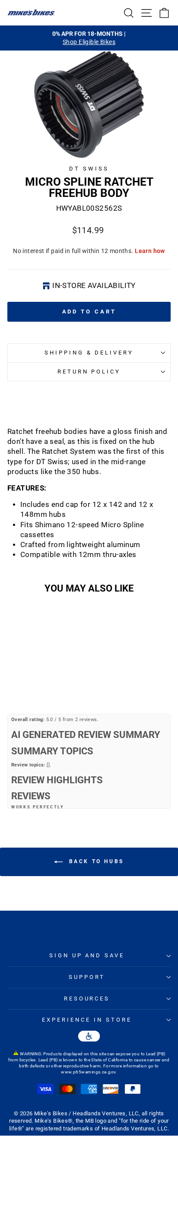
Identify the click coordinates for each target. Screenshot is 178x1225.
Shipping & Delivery (89, 352)
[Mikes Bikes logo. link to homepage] (31, 12)
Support (87, 977)
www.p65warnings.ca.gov (88, 1072)
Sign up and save (87, 955)
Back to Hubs (95, 862)
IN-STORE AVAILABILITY (94, 286)
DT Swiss (89, 168)
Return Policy (89, 371)
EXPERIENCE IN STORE (87, 1019)
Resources (87, 998)
